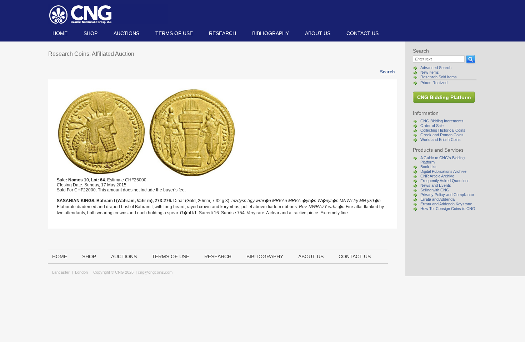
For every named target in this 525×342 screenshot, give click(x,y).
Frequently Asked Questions (445, 181)
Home (60, 33)
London (81, 272)
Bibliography (270, 33)
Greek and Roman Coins (442, 135)
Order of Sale (432, 125)
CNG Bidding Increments (442, 121)
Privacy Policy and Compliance (447, 194)
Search (387, 71)
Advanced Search (435, 67)
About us (317, 33)
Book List (428, 167)
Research (222, 33)
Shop (91, 33)
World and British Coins (440, 139)
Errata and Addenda (437, 199)
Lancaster (61, 272)
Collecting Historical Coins (442, 130)
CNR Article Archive (437, 176)
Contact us (362, 33)
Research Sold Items (438, 77)
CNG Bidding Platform (444, 97)
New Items (429, 72)
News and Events (435, 185)
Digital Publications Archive (443, 171)
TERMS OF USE (174, 33)
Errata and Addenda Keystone (446, 204)
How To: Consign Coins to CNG (447, 208)
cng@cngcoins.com (155, 272)
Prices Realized (434, 82)
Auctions (126, 33)
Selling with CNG (434, 190)
